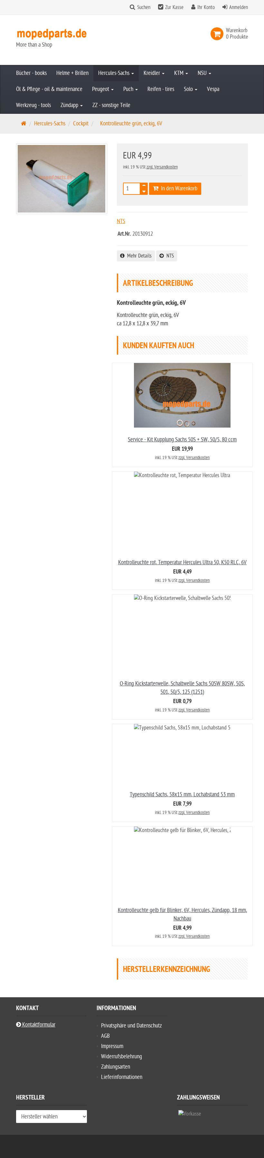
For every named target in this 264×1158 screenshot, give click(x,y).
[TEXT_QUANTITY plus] (144, 187)
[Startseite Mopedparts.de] (51, 33)
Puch (129, 89)
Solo (189, 89)
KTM (179, 73)
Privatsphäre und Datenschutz (131, 1025)
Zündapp (70, 105)
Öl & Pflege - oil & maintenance (49, 89)
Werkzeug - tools (33, 105)
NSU (203, 73)
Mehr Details (138, 256)
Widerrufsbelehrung (121, 1056)
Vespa (213, 89)
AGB (105, 1036)
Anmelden (238, 7)
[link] (218, 33)
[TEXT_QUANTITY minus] (144, 191)
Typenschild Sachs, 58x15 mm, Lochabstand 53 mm (182, 794)
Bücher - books (31, 73)
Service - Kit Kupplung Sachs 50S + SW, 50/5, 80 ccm (182, 439)
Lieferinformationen (121, 1077)
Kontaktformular (38, 1024)
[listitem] (189, 1115)
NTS (169, 256)
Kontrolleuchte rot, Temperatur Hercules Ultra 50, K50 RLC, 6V (182, 562)
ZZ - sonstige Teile (111, 105)
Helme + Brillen (72, 73)
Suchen (143, 7)
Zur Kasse (174, 7)
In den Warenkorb (177, 188)
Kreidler (152, 73)
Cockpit (81, 123)
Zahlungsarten (115, 1066)
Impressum (112, 1046)
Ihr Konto (206, 7)
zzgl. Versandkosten (162, 167)
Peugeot (101, 89)
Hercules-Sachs (114, 73)
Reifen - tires (160, 89)
